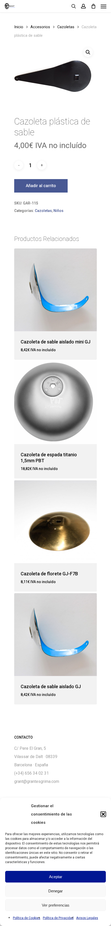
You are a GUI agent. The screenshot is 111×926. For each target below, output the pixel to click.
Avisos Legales (87, 918)
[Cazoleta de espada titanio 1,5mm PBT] (55, 402)
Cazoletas (65, 27)
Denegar (55, 891)
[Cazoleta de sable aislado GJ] (55, 634)
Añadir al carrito (41, 185)
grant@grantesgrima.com (36, 781)
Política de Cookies (26, 918)
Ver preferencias (55, 905)
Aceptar (55, 876)
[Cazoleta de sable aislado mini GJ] (55, 289)
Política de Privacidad (58, 918)
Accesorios (40, 27)
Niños (58, 211)
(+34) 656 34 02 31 (31, 773)
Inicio (18, 27)
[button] (103, 814)
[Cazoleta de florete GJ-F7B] (55, 521)
